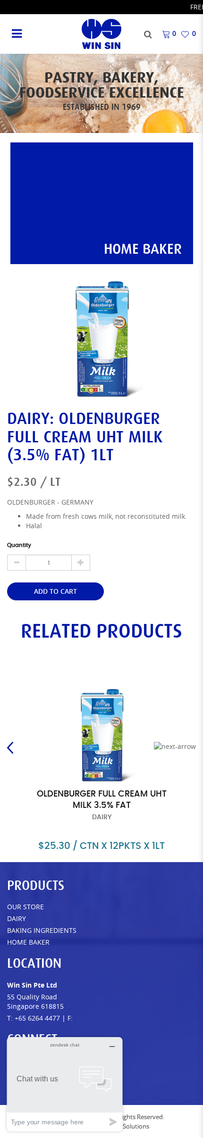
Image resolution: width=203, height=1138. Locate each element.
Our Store (25, 906)
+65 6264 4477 (37, 1017)
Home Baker (28, 942)
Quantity (19, 545)
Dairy (16, 918)
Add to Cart (55, 591)
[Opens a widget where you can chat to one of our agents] (64, 1084)
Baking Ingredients (41, 930)
